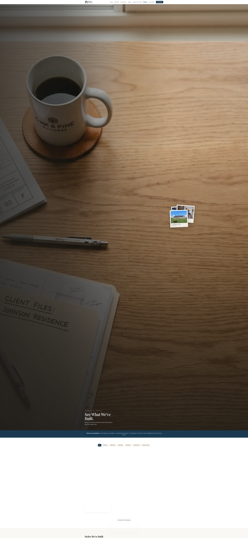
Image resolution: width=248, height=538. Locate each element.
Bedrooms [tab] (120, 445)
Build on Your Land (137, 2)
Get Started (159, 2)
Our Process (123, 2)
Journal (129, 2)
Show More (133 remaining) (124, 520)
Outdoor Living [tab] (145, 445)
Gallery (145, 2)
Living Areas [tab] (136, 445)
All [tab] (99, 445)
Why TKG (117, 2)
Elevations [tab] (128, 445)
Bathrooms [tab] (112, 445)
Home (111, 2)
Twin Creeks (151, 2)
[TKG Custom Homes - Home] (88, 2)
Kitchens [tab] (105, 445)
